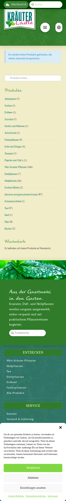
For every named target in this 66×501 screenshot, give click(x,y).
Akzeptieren (33, 468)
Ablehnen (32, 478)
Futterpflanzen (12, 139)
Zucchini (9, 119)
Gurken (8, 105)
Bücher (8, 228)
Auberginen (10, 98)
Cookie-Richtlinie (16, 496)
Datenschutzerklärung (36, 496)
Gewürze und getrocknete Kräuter (21, 194)
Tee (6, 208)
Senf (7, 215)
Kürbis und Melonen (15, 126)
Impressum (53, 496)
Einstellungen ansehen (33, 488)
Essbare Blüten (12, 187)
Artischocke (10, 133)
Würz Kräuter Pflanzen (16, 167)
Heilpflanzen (11, 180)
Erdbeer (8, 112)
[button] (60, 427)
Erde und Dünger (13, 146)
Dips (7, 221)
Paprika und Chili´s (14, 160)
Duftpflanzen (11, 174)
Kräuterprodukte (13, 201)
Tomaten (9, 153)
